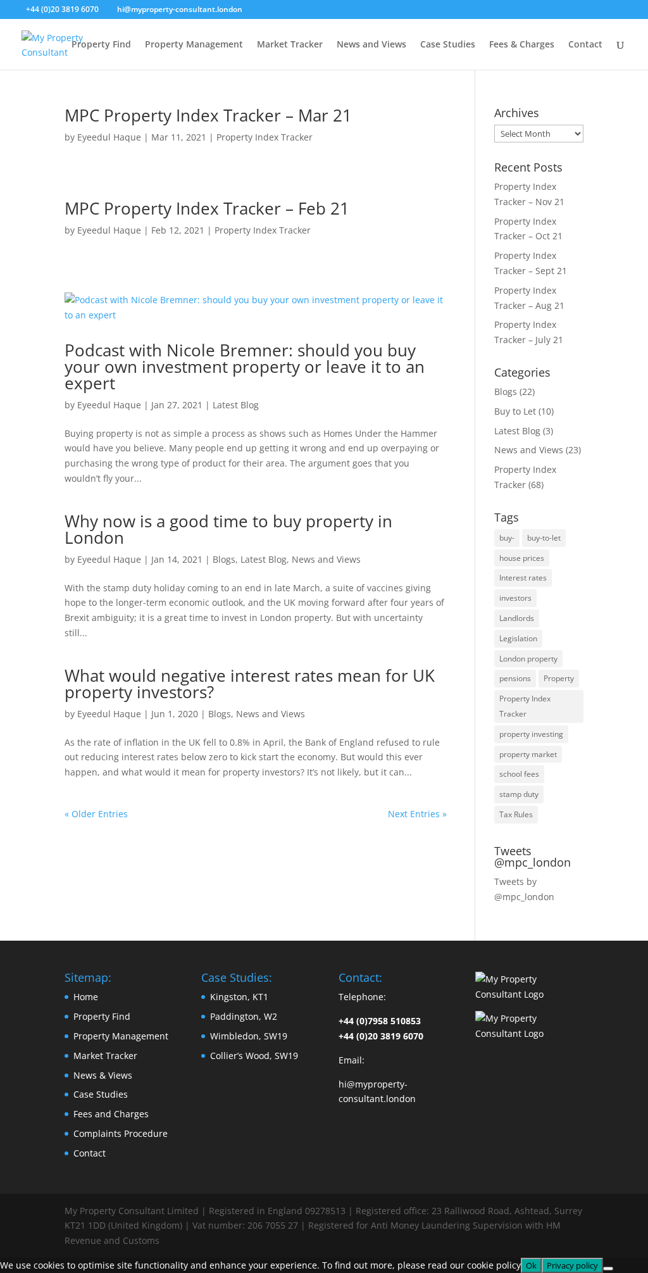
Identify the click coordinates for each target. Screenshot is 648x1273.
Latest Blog (236, 405)
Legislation (518, 638)
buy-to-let (544, 537)
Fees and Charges (111, 1114)
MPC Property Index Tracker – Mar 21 (208, 115)
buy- (506, 537)
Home (85, 997)
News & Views (102, 1075)
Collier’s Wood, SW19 (254, 1056)
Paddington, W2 (243, 1016)
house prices (521, 558)
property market (528, 754)
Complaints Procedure (120, 1133)
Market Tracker (290, 45)
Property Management (194, 45)
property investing (531, 734)
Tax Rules (516, 814)
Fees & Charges (521, 45)
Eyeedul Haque (109, 137)
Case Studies (447, 45)
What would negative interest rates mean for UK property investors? (250, 683)
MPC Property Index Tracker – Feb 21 (207, 208)
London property (528, 658)
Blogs (224, 559)
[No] (608, 1268)
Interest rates (523, 577)
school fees (519, 773)
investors (515, 598)
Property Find (101, 45)
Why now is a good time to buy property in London (228, 529)
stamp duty (519, 794)
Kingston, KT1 (239, 997)
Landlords (516, 618)
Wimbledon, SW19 (248, 1036)
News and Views (371, 45)
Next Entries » (417, 814)
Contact (585, 45)
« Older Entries (96, 814)
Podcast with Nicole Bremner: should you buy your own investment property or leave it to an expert (245, 366)
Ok (531, 1265)
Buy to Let (515, 411)
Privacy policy (572, 1265)
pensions (515, 678)
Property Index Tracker (264, 137)
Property (559, 678)
